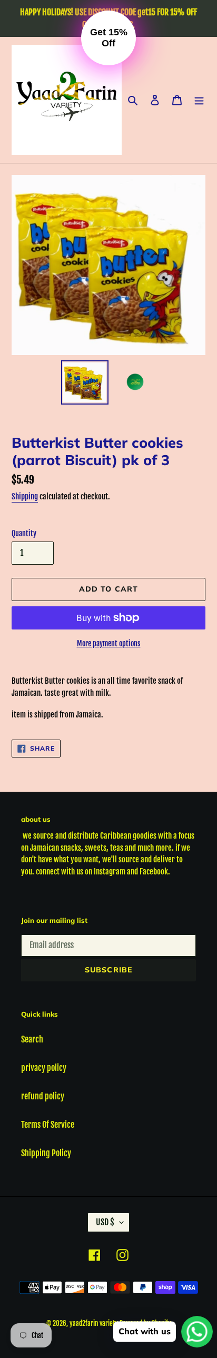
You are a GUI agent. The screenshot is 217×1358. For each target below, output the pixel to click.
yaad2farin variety (94, 1323)
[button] (108, 38)
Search (32, 1039)
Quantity (24, 533)
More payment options (109, 643)
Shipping (25, 496)
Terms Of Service (47, 1124)
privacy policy (43, 1067)
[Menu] (199, 100)
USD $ (105, 1222)
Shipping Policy (46, 1153)
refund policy (42, 1096)
